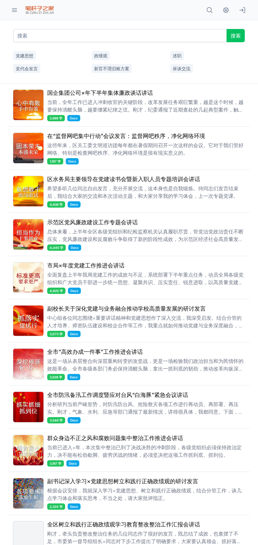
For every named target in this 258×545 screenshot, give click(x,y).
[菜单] (14, 10)
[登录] (242, 10)
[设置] (225, 10)
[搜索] (209, 10)
